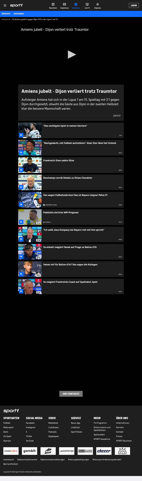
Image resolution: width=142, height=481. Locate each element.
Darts (5, 431)
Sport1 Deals (76, 431)
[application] (71, 55)
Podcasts (52, 431)
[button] (71, 54)
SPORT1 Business (124, 440)
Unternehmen (122, 423)
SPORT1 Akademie (102, 439)
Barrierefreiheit (10, 464)
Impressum (8, 459)
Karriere (120, 427)
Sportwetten (99, 434)
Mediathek (53, 423)
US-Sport (7, 436)
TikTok (29, 436)
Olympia (7, 440)
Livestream (53, 427)
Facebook (30, 423)
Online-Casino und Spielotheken (102, 428)
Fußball (6, 423)
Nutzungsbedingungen (78, 459)
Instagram (31, 427)
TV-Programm (100, 423)
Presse (119, 436)
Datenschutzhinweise (27, 459)
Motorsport (8, 427)
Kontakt (119, 431)
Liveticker (75, 427)
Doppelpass (53, 436)
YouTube (30, 440)
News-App (75, 423)
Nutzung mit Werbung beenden (106, 459)
